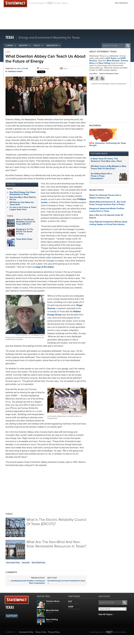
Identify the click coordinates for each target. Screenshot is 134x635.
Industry (23, 45)
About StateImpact (121, 3)
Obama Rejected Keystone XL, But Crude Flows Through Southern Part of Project (107, 203)
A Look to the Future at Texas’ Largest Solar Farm (23, 208)
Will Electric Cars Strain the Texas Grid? (22, 203)
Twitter (91, 78)
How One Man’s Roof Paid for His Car (23, 198)
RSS (102, 78)
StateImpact (16, 600)
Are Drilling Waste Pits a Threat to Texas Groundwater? (101, 176)
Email (65, 68)
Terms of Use (40, 632)
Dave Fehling (104, 63)
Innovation (51, 45)
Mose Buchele (113, 60)
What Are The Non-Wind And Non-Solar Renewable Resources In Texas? (56, 544)
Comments (44, 68)
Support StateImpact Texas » (109, 73)
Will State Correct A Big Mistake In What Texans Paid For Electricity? (108, 167)
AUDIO (7, 52)
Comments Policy (26, 632)
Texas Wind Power (38, 562)
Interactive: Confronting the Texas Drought (107, 144)
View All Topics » (106, 614)
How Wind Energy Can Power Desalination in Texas (22, 193)
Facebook (97, 78)
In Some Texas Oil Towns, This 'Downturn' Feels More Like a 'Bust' (106, 159)
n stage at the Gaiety (44, 266)
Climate (9, 45)
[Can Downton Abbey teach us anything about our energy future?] (67, 400)
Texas (9, 37)
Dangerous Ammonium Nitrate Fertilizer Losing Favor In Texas (106, 209)
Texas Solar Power (24, 239)
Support (11, 616)
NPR (50, 3)
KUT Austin (111, 58)
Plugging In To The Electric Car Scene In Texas (24, 231)
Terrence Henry (15, 71)
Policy (37, 45)
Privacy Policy (54, 632)
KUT (70, 601)
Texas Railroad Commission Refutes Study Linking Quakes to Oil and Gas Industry (108, 223)
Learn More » (93, 73)
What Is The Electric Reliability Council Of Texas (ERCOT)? (25, 221)
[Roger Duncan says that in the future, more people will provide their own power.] (25, 314)
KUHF (70, 606)
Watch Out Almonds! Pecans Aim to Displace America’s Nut (105, 196)
